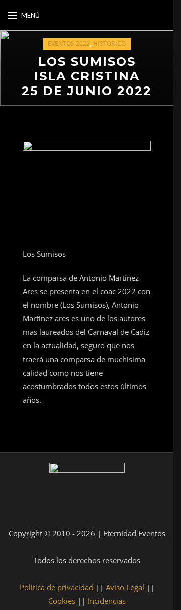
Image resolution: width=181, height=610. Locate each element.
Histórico (109, 43)
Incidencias (106, 601)
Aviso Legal (125, 587)
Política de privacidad (57, 587)
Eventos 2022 (69, 43)
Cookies (61, 601)
